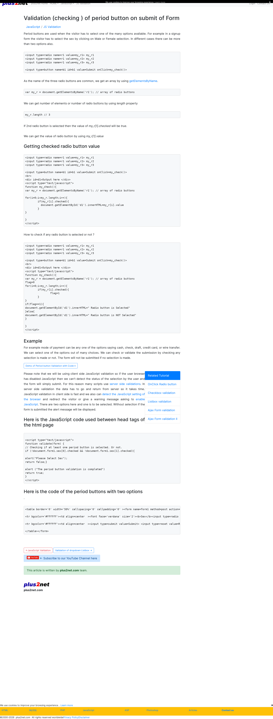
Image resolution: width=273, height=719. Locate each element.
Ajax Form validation (161, 410)
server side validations (125, 384)
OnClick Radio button (162, 384)
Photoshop (152, 710)
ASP (127, 710)
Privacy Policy (70, 717)
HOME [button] (53, 3)
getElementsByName (143, 81)
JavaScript (88, 710)
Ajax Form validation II (162, 419)
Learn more (67, 705)
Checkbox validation (161, 393)
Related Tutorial (158, 375)
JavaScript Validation (38, 550)
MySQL (33, 710)
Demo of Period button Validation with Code (51, 365)
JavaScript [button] (66, 3)
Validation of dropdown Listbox (73, 550)
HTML (5, 710)
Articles (193, 710)
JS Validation (83, 3)
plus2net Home (39, 3)
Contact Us (263, 3)
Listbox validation (159, 401)
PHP (62, 710)
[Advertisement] (102, 618)
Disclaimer (84, 717)
